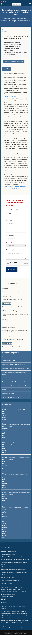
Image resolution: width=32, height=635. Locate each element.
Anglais (4, 1)
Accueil (10, 17)
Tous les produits (18, 17)
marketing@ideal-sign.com (9, 594)
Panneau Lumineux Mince (8, 356)
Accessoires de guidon (8, 393)
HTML (21, 633)
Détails (7, 69)
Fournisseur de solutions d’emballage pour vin (15, 18)
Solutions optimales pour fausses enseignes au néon (15, 368)
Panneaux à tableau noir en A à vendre (11, 378)
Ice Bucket (4, 389)
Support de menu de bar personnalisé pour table (14, 385)
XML (25, 633)
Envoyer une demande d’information (14, 61)
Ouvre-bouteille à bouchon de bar (10, 397)
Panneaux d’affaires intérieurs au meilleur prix (13, 364)
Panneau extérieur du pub (8, 360)
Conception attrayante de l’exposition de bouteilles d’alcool (14, 373)
